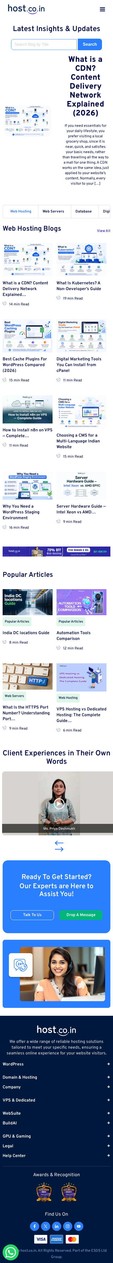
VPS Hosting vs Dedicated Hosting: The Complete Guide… (81, 715)
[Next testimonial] (59, 849)
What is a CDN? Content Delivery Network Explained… (25, 289)
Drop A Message (80, 915)
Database (83, 211)
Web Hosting (20, 211)
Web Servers (53, 211)
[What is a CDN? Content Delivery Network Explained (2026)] (27, 121)
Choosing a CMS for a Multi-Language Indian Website (78, 441)
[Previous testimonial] (58, 843)
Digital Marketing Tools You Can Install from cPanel (78, 365)
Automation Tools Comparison (73, 635)
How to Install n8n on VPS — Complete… (28, 433)
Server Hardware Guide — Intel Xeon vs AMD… (81, 509)
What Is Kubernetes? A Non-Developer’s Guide (78, 286)
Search (90, 44)
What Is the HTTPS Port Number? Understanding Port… (26, 713)
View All (103, 231)
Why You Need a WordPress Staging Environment (21, 512)
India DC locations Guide (26, 633)
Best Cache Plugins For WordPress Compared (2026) (25, 365)
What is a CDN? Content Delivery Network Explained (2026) (85, 86)
